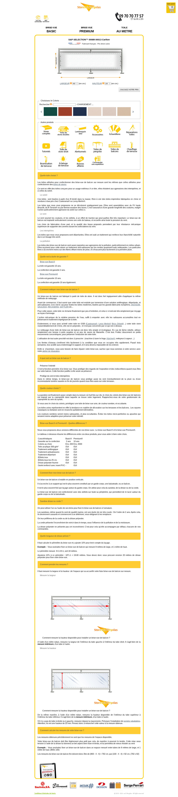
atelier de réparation (51, 351)
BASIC (51, 29)
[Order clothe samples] (115, 133)
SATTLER (64, 307)
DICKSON (135, 305)
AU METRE (124, 29)
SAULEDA (42, 307)
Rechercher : (46, 104)
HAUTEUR (97, 83)
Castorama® (91, 324)
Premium (86, 29)
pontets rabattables (132, 721)
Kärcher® (111, 339)
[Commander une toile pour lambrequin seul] (80, 130)
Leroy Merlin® (105, 324)
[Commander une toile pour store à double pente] (63, 131)
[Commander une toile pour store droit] (63, 148)
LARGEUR (65, 83)
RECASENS (53, 307)
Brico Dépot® (118, 324)
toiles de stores (59, 184)
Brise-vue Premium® (49, 274)
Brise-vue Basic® (47, 262)
